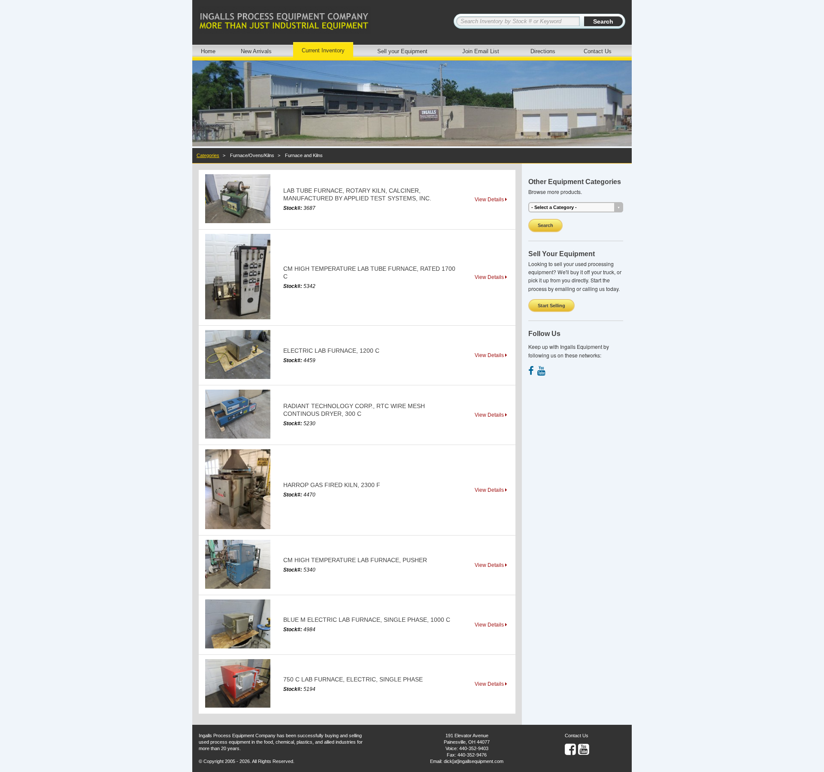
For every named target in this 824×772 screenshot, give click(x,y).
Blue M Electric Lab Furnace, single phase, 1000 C (366, 619)
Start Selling (551, 305)
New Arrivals (256, 51)
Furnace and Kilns (304, 155)
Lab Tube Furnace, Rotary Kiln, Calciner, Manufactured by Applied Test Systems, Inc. (357, 194)
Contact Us (598, 51)
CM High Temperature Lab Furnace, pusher (355, 560)
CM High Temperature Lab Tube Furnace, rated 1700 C (369, 272)
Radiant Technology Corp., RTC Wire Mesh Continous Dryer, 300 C (354, 410)
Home (208, 51)
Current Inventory (323, 50)
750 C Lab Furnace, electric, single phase (353, 679)
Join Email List (480, 51)
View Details (490, 200)
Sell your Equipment (402, 51)
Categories (208, 155)
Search (545, 225)
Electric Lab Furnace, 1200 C (331, 350)
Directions (542, 51)
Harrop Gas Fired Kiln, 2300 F (331, 484)
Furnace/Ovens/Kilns (252, 155)
